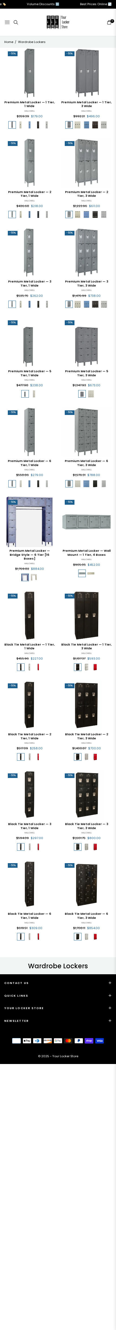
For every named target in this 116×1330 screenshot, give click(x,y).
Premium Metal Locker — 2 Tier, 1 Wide (29, 194)
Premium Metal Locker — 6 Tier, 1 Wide (29, 463)
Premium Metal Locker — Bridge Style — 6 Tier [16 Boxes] (29, 555)
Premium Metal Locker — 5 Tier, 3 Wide (86, 373)
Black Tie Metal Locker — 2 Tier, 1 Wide (29, 736)
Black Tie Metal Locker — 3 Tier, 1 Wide (29, 826)
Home (8, 42)
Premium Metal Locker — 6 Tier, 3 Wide (86, 463)
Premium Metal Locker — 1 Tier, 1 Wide (29, 104)
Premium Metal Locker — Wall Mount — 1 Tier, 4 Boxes (87, 553)
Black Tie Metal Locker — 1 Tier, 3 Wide (86, 646)
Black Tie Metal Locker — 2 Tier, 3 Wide (86, 736)
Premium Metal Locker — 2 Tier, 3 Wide (86, 194)
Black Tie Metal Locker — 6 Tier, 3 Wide (86, 916)
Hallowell (30, 110)
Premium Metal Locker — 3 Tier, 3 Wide (86, 283)
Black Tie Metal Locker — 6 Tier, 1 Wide (29, 916)
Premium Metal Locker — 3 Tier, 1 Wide (29, 283)
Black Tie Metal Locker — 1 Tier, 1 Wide (29, 646)
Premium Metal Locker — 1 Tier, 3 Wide (86, 104)
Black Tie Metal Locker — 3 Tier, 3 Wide (86, 826)
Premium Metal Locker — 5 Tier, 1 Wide (29, 373)
